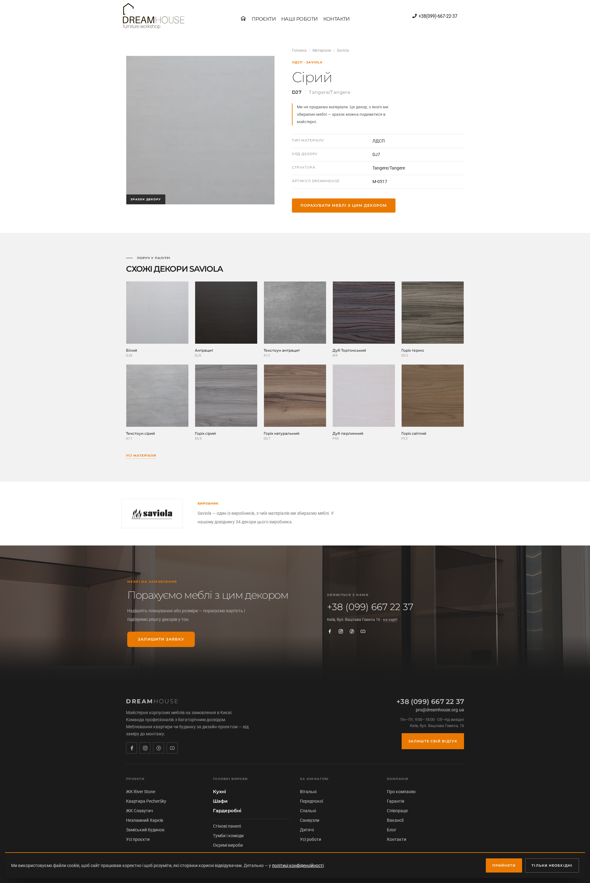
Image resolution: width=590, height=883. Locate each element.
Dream (152, 701)
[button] (263, 19)
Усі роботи (310, 839)
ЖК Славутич (139, 810)
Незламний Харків (144, 820)
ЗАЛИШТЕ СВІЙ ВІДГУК (432, 741)
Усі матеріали (141, 455)
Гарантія (395, 801)
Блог (391, 829)
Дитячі (307, 829)
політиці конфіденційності (298, 865)
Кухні (219, 791)
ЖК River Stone (140, 791)
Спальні (308, 810)
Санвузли (309, 820)
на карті (390, 619)
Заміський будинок (145, 829)
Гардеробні (227, 810)
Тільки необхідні (552, 865)
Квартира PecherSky (146, 801)
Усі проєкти (138, 839)
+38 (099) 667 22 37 (370, 607)
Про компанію (401, 791)
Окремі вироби (228, 845)
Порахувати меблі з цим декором (344, 205)
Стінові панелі (227, 826)
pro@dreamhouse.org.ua (440, 709)
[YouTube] (363, 631)
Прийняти (504, 865)
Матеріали (322, 50)
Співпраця (397, 810)
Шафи (220, 801)
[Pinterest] (352, 631)
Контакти (396, 839)
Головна (299, 50)
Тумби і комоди (228, 835)
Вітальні (308, 791)
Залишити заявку (161, 639)
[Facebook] (329, 631)
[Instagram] (341, 631)
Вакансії (395, 820)
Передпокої (311, 801)
